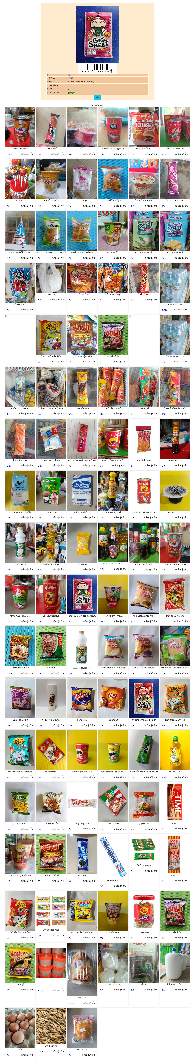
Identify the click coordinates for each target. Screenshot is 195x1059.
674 (69, 75)
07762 (70, 78)
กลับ (97, 97)
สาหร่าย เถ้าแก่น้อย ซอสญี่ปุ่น (81, 82)
